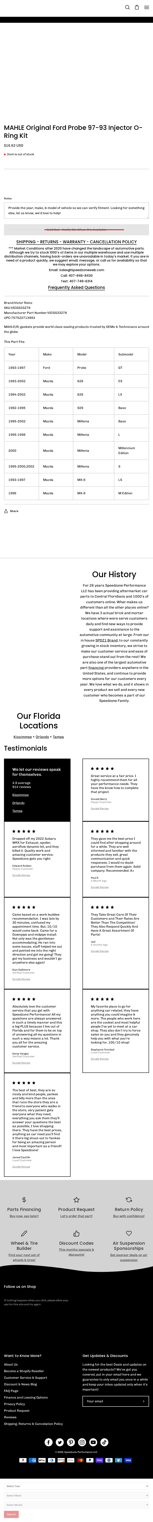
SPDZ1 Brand (106, 640)
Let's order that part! (76, 1216)
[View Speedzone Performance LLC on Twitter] (60, 1442)
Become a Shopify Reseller (24, 1371)
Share (14, 511)
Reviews (10, 1417)
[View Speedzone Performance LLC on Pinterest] (71, 1442)
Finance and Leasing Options (26, 1397)
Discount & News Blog (20, 1384)
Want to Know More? (22, 1356)
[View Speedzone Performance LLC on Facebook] (49, 1442)
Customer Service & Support (25, 1378)
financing (96, 668)
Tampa (58, 737)
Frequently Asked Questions (76, 287)
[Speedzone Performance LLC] (29, 7)
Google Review (100, 808)
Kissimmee (23, 737)
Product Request (16, 1411)
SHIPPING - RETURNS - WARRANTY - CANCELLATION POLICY (76, 242)
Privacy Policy (14, 1404)
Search (11, 1514)
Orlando (42, 737)
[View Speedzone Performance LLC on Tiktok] (104, 1442)
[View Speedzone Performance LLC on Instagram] (82, 1442)
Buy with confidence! (129, 1216)
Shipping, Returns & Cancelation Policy (33, 1424)
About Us (11, 1364)
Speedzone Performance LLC (80, 1452)
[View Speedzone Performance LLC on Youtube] (93, 1442)
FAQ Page (11, 1391)
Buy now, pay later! (24, 1216)
